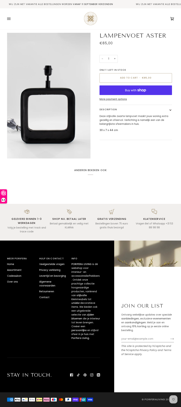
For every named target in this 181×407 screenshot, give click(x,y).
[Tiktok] (78, 375)
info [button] (74, 258)
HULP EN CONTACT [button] (51, 258)
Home (10, 264)
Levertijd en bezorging (52, 276)
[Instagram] (91, 375)
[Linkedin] (98, 375)
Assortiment (14, 270)
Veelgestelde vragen (52, 264)
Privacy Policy (148, 350)
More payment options (113, 99)
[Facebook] (71, 375)
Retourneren (46, 291)
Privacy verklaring (49, 270)
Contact (44, 297)
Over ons (12, 281)
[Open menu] (12, 18)
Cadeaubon (14, 276)
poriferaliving (155, 399)
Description (108, 109)
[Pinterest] (85, 375)
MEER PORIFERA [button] (17, 258)
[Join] (169, 339)
